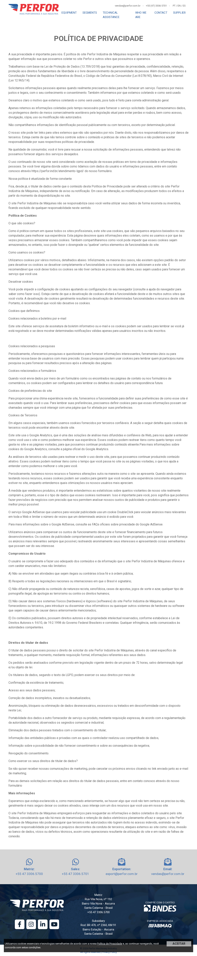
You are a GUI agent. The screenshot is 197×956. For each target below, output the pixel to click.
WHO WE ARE (140, 15)
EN (179, 5)
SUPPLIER (179, 12)
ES (184, 5)
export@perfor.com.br (122, 874)
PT (174, 5)
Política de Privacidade (109, 943)
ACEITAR (179, 943)
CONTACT (160, 12)
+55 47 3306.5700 (29, 874)
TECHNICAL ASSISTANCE (111, 15)
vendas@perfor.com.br (167, 874)
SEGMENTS (90, 12)
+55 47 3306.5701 (75, 874)
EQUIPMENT (69, 12)
